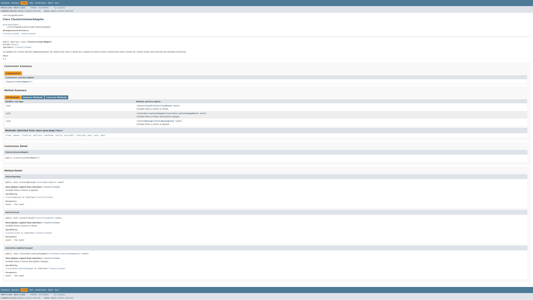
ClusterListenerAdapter (18, 82)
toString (80, 135)
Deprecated (40, 3)
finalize (26, 135)
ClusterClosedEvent (162, 106)
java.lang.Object (11, 24)
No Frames (44, 8)
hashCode (48, 135)
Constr (28, 11)
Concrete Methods (56, 97)
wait (90, 135)
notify (58, 135)
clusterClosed (144, 106)
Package (15, 3)
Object (15, 44)
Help (57, 3)
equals (16, 135)
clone (8, 135)
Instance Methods (33, 97)
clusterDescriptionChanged (150, 113)
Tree (31, 3)
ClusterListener (11, 33)
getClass (37, 135)
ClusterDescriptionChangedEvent (182, 113)
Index (50, 3)
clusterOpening (144, 121)
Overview (5, 3)
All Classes (59, 8)
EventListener (29, 33)
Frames (33, 8)
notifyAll (69, 135)
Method (37, 11)
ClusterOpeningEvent (163, 121)
